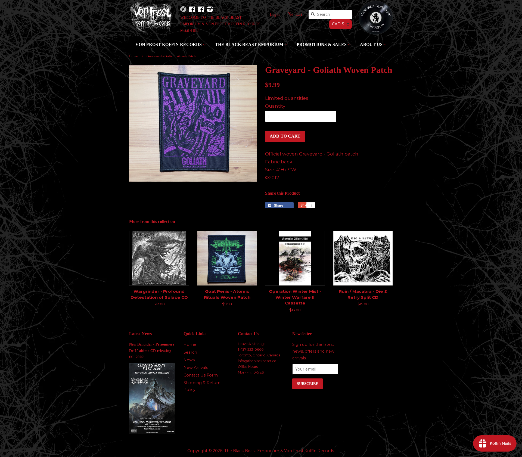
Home (133, 56)
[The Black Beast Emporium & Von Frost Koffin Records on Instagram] (210, 10)
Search (190, 352)
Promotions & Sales (322, 44)
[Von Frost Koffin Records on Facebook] (192, 10)
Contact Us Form (201, 375)
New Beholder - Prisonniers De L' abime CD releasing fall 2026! (151, 350)
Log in (275, 15)
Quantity (275, 106)
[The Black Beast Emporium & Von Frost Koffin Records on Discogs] (183, 11)
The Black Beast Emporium (249, 44)
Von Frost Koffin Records (169, 44)
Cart (299, 15)
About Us (372, 44)
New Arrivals (196, 367)
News (189, 359)
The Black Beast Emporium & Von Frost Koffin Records (279, 450)
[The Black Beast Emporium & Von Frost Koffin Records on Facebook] (201, 10)
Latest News (140, 333)
